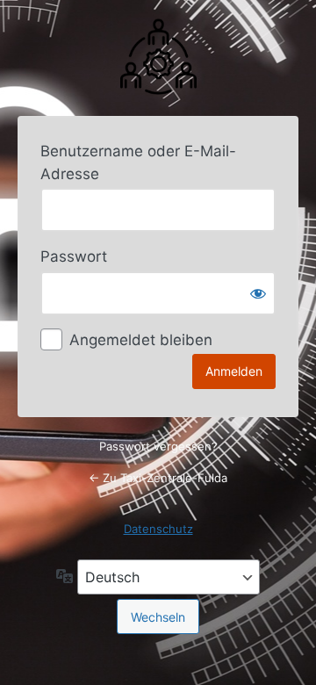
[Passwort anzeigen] (258, 293)
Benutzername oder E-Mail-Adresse (138, 162)
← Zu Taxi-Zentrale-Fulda (158, 478)
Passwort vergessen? (158, 446)
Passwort (73, 256)
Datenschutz (158, 529)
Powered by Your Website (158, 55)
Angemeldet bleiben (140, 340)
